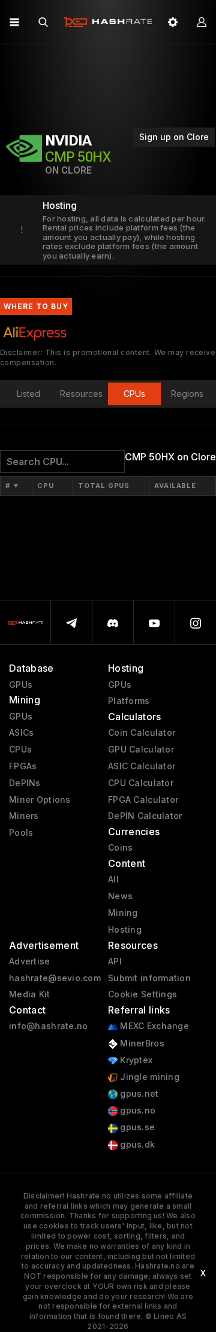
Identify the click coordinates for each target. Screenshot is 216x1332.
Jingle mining (148, 1077)
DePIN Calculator (145, 816)
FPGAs (23, 766)
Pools (21, 833)
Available (175, 485)
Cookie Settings (142, 994)
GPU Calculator (141, 749)
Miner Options (40, 800)
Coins (120, 847)
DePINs (25, 783)
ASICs (21, 733)
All (113, 879)
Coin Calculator (141, 733)
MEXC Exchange (153, 1026)
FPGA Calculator (143, 800)
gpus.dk (136, 1144)
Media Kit (29, 994)
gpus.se (136, 1127)
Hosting (125, 929)
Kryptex (135, 1060)
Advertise (29, 961)
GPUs (20, 685)
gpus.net (138, 1094)
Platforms (129, 701)
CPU (45, 485)
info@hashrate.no (48, 1026)
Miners (24, 816)
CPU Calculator (140, 783)
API (115, 961)
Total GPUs (104, 485)
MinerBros (141, 1043)
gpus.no (136, 1110)
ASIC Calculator (141, 766)
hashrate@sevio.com (55, 978)
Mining (123, 913)
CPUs (20, 749)
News (120, 896)
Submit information (149, 978)
